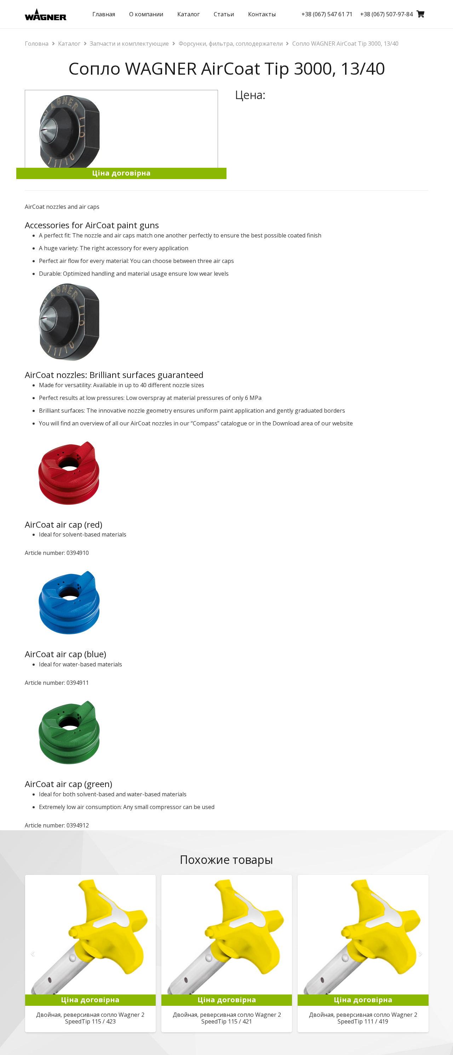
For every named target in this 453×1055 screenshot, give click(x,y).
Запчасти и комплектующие (129, 43)
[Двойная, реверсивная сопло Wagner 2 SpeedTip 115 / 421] (226, 880)
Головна (36, 43)
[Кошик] (420, 14)
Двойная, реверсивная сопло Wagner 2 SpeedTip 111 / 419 (363, 1018)
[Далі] (419, 953)
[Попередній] (33, 953)
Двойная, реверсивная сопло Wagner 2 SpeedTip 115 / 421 (227, 1018)
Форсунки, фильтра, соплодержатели (231, 43)
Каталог (69, 43)
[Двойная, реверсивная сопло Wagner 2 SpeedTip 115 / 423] (90, 880)
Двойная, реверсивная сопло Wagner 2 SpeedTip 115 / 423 (90, 1018)
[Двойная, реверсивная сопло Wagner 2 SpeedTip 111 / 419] (363, 880)
